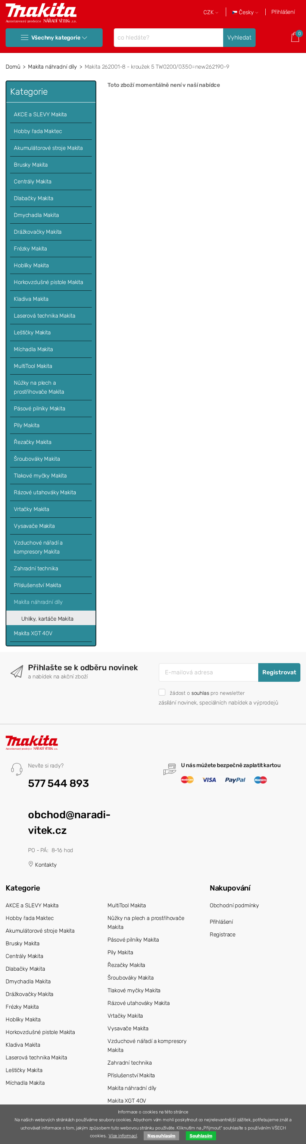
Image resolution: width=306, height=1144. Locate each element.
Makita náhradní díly (52, 66)
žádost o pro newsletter (207, 693)
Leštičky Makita (32, 332)
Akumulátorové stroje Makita (48, 148)
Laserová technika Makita (44, 315)
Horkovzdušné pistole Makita (48, 282)
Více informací (123, 1135)
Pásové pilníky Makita (39, 408)
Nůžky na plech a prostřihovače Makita (39, 387)
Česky (246, 12)
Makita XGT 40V (33, 633)
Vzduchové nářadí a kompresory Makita (38, 547)
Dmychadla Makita (36, 215)
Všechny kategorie (55, 37)
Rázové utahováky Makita (45, 492)
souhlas (200, 693)
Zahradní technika (36, 568)
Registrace (223, 934)
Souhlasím (201, 1135)
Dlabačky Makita (33, 198)
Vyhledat (239, 37)
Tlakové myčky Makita (40, 475)
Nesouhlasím (161, 1135)
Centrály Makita (32, 181)
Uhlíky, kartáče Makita (47, 618)
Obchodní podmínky (234, 905)
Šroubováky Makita (37, 459)
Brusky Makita (31, 164)
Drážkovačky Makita (38, 232)
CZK (209, 12)
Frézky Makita (30, 248)
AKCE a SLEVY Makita (40, 114)
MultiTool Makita (33, 366)
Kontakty (45, 864)
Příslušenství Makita (37, 585)
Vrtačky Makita (31, 509)
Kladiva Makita (31, 299)
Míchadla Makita (33, 349)
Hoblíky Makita (31, 265)
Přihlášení (283, 12)
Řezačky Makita (32, 442)
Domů (13, 66)
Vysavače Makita (34, 526)
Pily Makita (26, 425)
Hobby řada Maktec (38, 131)
